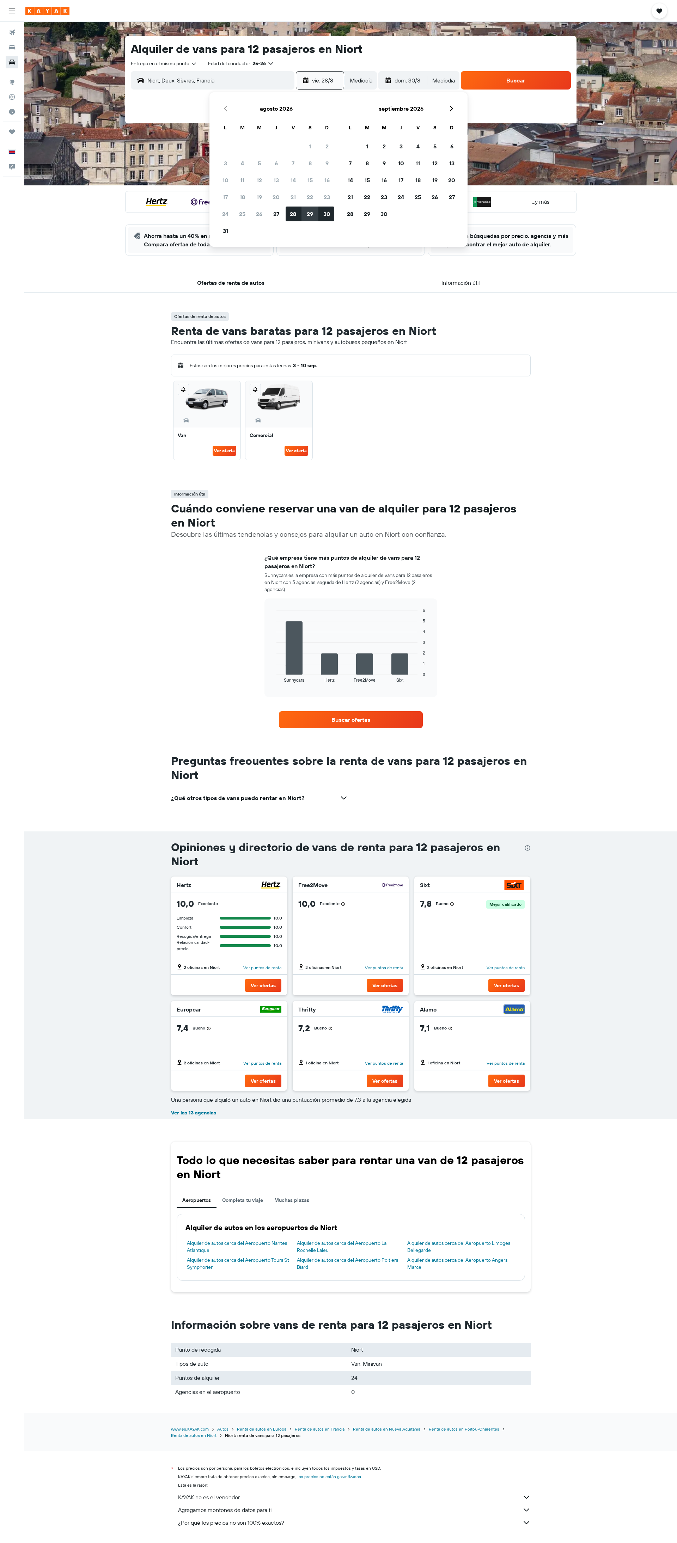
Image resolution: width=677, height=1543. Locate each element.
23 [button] (327, 197)
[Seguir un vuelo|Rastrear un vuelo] (12, 97)
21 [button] (293, 197)
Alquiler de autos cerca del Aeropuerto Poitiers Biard (347, 1263)
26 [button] (259, 213)
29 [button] (310, 213)
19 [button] (259, 197)
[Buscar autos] (12, 62)
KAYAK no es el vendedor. (209, 1497)
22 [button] (310, 197)
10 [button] (225, 180)
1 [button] (310, 146)
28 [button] (293, 213)
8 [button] (310, 163)
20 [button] (276, 197)
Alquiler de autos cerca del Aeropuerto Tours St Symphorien (238, 1263)
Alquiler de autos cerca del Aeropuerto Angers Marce (457, 1263)
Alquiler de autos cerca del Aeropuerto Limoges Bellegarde (458, 1246)
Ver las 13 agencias (193, 1112)
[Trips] (12, 132)
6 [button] (276, 163)
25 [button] (242, 213)
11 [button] (242, 180)
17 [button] (225, 197)
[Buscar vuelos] (12, 32)
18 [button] (242, 197)
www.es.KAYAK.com (190, 1429)
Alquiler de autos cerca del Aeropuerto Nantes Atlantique (237, 1246)
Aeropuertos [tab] (196, 1200)
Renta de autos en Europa (261, 1429)
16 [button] (327, 180)
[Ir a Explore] (12, 82)
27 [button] (276, 213)
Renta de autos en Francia (319, 1429)
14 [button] (293, 180)
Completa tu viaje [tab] (242, 1200)
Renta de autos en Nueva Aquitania (386, 1429)
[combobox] (164, 63)
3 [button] (225, 163)
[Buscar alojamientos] (12, 47)
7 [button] (293, 163)
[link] (351, 719)
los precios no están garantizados (329, 1476)
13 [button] (276, 180)
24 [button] (225, 213)
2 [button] (327, 146)
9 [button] (327, 163)
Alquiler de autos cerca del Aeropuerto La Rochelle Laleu (341, 1246)
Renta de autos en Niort (193, 1435)
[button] (12, 11)
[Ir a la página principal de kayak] (47, 11)
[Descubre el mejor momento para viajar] (12, 112)
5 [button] (259, 163)
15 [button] (310, 180)
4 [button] (242, 163)
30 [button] (326, 213)
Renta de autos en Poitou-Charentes (464, 1429)
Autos (222, 1429)
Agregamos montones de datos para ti (225, 1509)
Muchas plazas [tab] (291, 1200)
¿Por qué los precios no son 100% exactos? (231, 1522)
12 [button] (259, 180)
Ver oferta (224, 450)
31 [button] (225, 230)
